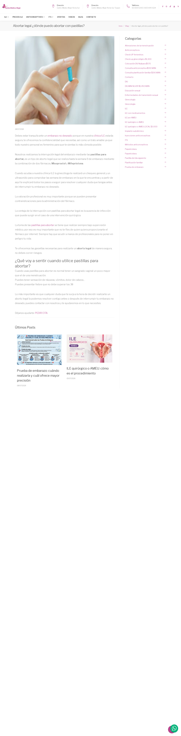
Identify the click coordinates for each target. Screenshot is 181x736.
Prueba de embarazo (134, 167)
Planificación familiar (134, 162)
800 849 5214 (150, 8)
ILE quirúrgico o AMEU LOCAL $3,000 (141, 126)
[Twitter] (178, 6)
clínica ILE (99, 135)
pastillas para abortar (42, 225)
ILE (5, 17)
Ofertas (61, 17)
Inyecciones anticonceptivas (137, 135)
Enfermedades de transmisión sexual (141, 95)
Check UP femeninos (134, 54)
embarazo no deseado (60, 135)
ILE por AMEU (130, 117)
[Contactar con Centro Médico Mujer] (174, 729)
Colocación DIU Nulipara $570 (138, 63)
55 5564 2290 (137, 8)
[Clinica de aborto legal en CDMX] (12, 6)
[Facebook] (162, 6)
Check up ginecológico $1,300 (138, 59)
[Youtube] (174, 6)
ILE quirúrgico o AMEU (134, 122)
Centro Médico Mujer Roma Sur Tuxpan (105, 8)
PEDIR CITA (41, 313)
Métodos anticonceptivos (136, 144)
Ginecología (130, 99)
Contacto (91, 17)
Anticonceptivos (34, 17)
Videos (72, 17)
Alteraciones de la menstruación (139, 45)
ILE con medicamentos (135, 113)
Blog (80, 17)
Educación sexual (132, 90)
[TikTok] (170, 6)
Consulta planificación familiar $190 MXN (142, 72)
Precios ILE (18, 17)
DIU (126, 81)
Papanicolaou (131, 149)
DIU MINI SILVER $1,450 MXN (137, 86)
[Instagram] (166, 6)
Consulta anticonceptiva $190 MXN (140, 68)
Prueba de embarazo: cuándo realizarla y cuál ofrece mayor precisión (38, 375)
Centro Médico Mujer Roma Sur (68, 8)
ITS (49, 17)
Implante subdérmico (134, 131)
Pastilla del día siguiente (135, 158)
